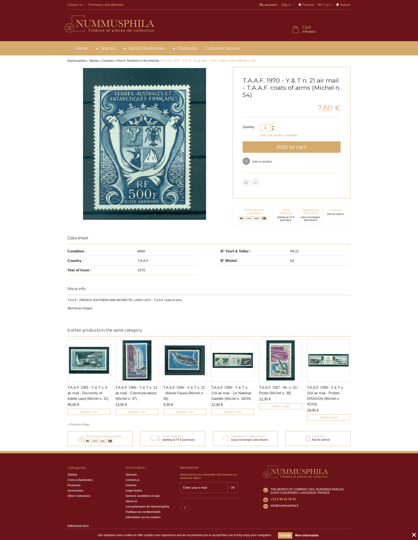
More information (307, 535)
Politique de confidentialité (143, 512)
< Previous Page (78, 424)
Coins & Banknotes (146, 48)
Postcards (187, 48)
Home (81, 48)
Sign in (286, 5)
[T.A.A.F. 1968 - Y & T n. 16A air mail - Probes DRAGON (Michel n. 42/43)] (328, 360)
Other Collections (78, 496)
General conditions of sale (143, 496)
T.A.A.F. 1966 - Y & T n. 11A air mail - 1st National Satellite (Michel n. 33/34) (231, 393)
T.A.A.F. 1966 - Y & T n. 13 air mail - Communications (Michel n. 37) (136, 393)
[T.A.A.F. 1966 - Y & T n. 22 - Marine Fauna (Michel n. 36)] (184, 360)
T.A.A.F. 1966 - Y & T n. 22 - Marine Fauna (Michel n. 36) (184, 393)
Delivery (131, 485)
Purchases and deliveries (106, 5)
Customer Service (222, 48)
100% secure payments (254, 211)
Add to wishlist (261, 161)
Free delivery (285, 211)
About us (131, 501)
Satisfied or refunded (311, 211)
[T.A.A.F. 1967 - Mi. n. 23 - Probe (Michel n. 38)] (280, 360)
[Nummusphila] (109, 24)
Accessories (75, 490)
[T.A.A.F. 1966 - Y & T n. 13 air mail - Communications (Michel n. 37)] (136, 360)
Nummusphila (76, 60)
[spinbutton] (267, 127)
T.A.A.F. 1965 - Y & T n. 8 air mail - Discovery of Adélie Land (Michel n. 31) (87, 393)
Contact (335, 210)
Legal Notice (134, 490)
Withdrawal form (78, 526)
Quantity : (249, 127)
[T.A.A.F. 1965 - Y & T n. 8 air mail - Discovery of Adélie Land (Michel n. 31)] (89, 360)
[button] (273, 126)
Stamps (108, 48)
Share (255, 182)
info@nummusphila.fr (284, 505)
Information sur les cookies (143, 517)
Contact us (75, 5)
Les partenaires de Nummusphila (147, 506)
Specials (131, 474)
